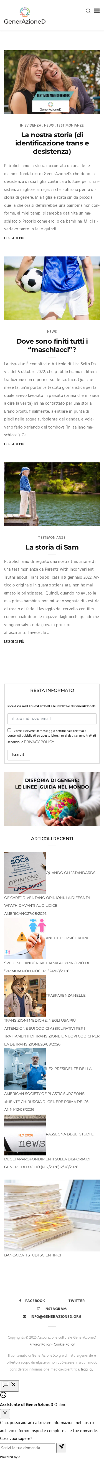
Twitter (77, 1301)
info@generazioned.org (56, 1317)
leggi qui (88, 1369)
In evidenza (30, 126)
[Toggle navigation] (96, 11)
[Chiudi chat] (5, 1414)
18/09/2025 (85, 108)
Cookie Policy (64, 1344)
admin (20, 108)
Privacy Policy (39, 741)
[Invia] (61, 1448)
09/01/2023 (85, 520)
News (49, 126)
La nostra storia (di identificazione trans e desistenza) (52, 143)
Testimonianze (70, 126)
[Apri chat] (9, 1386)
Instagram (55, 1309)
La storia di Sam (52, 547)
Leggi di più (14, 238)
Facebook (35, 1301)
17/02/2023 (85, 314)
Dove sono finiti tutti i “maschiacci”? (52, 345)
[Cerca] (88, 11)
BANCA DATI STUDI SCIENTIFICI (32, 1255)
